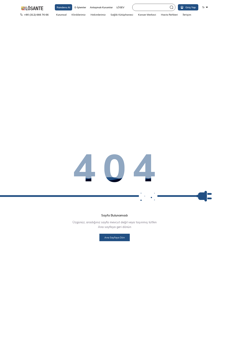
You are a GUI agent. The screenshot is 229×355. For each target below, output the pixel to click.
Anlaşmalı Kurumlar (101, 7)
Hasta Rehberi (169, 14)
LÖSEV (120, 7)
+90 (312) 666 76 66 (36, 14)
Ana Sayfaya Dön (114, 237)
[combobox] (151, 7)
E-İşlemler (80, 7)
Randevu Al (63, 7)
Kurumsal (61, 14)
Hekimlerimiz (98, 14)
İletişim (187, 14)
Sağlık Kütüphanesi (122, 14)
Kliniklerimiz (79, 14)
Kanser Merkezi (147, 14)
